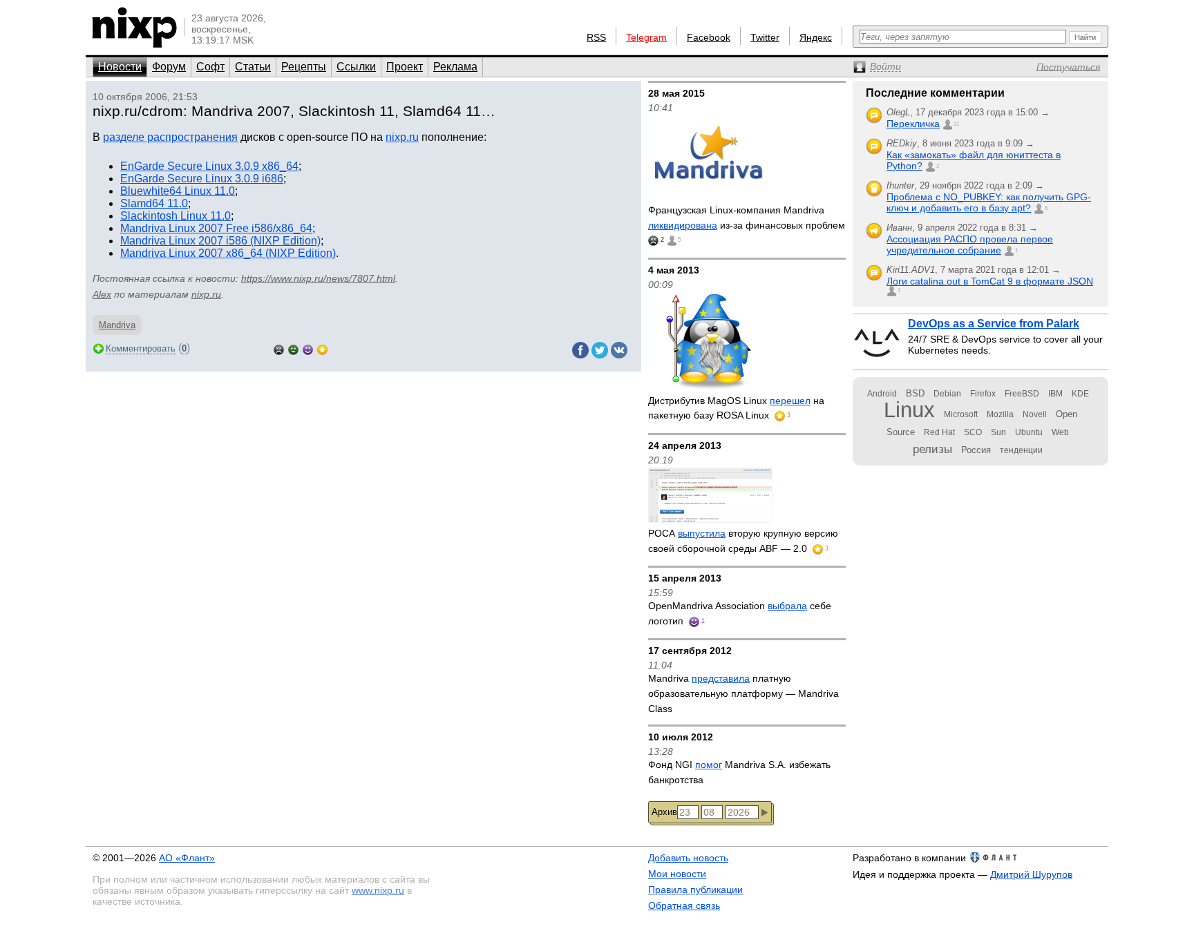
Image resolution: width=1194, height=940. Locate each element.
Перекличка (913, 123)
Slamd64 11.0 (154, 203)
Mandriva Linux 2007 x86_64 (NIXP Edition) (228, 253)
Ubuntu (1029, 432)
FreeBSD (1022, 394)
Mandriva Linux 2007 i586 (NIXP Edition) (220, 241)
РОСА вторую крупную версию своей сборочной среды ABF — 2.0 (743, 541)
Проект (404, 67)
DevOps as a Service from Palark (993, 323)
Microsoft (961, 414)
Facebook (708, 37)
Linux (909, 410)
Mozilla (1000, 414)
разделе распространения (170, 137)
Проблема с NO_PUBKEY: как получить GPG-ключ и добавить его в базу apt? (989, 202)
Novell (1035, 414)
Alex (102, 294)
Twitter (764, 37)
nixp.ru (402, 137)
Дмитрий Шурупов (1031, 874)
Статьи (253, 67)
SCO (973, 432)
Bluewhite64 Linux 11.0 (177, 191)
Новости (120, 67)
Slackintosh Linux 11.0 (175, 216)
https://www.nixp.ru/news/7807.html (318, 278)
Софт (210, 67)
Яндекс (815, 37)
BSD (915, 393)
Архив (664, 812)
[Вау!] (322, 348)
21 (956, 124)
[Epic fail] (279, 348)
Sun (998, 432)
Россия (976, 450)
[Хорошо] (308, 348)
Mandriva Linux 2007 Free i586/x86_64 (216, 228)
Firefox (983, 394)
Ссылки (356, 67)
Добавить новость (688, 857)
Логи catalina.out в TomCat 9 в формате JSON (990, 281)
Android (882, 394)
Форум (169, 67)
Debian (947, 394)
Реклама (455, 67)
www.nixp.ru (378, 890)
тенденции (1021, 450)
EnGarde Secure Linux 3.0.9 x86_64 (209, 166)
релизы (932, 449)
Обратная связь (684, 905)
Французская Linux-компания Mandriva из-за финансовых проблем (746, 217)
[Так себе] (293, 348)
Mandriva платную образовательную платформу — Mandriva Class (743, 693)
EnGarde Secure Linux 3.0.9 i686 (201, 178)
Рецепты (303, 67)
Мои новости (677, 873)
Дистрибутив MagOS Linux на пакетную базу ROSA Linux (736, 408)
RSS (596, 37)
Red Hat (939, 432)
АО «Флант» (187, 857)
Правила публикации (695, 889)
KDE (1080, 394)
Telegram (646, 37)
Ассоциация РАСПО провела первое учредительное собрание (970, 244)
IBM (1055, 394)
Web (1060, 432)
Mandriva (117, 325)
